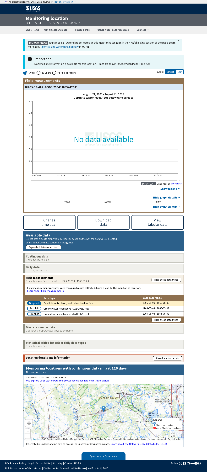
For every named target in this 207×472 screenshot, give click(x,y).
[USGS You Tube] (196, 464)
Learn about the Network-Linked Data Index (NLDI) (139, 443)
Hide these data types (166, 279)
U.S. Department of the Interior (23, 468)
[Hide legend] (180, 419)
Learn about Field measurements (45, 290)
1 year (31, 73)
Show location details (168, 358)
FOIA (105, 468)
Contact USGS (72, 463)
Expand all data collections (44, 247)
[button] (104, 409)
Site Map (57, 463)
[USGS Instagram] (200, 464)
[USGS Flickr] (192, 464)
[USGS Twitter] (180, 464)
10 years (46, 73)
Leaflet (36, 439)
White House (78, 468)
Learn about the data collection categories (49, 242)
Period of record (66, 73)
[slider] (178, 180)
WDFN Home (32, 29)
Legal (31, 463)
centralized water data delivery (60, 46)
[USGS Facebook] (184, 464)
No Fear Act (94, 468)
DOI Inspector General (56, 468)
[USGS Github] (188, 464)
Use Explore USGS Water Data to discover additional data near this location (67, 380)
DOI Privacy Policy (15, 463)
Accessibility (43, 463)
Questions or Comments (103, 456)
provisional (176, 183)
